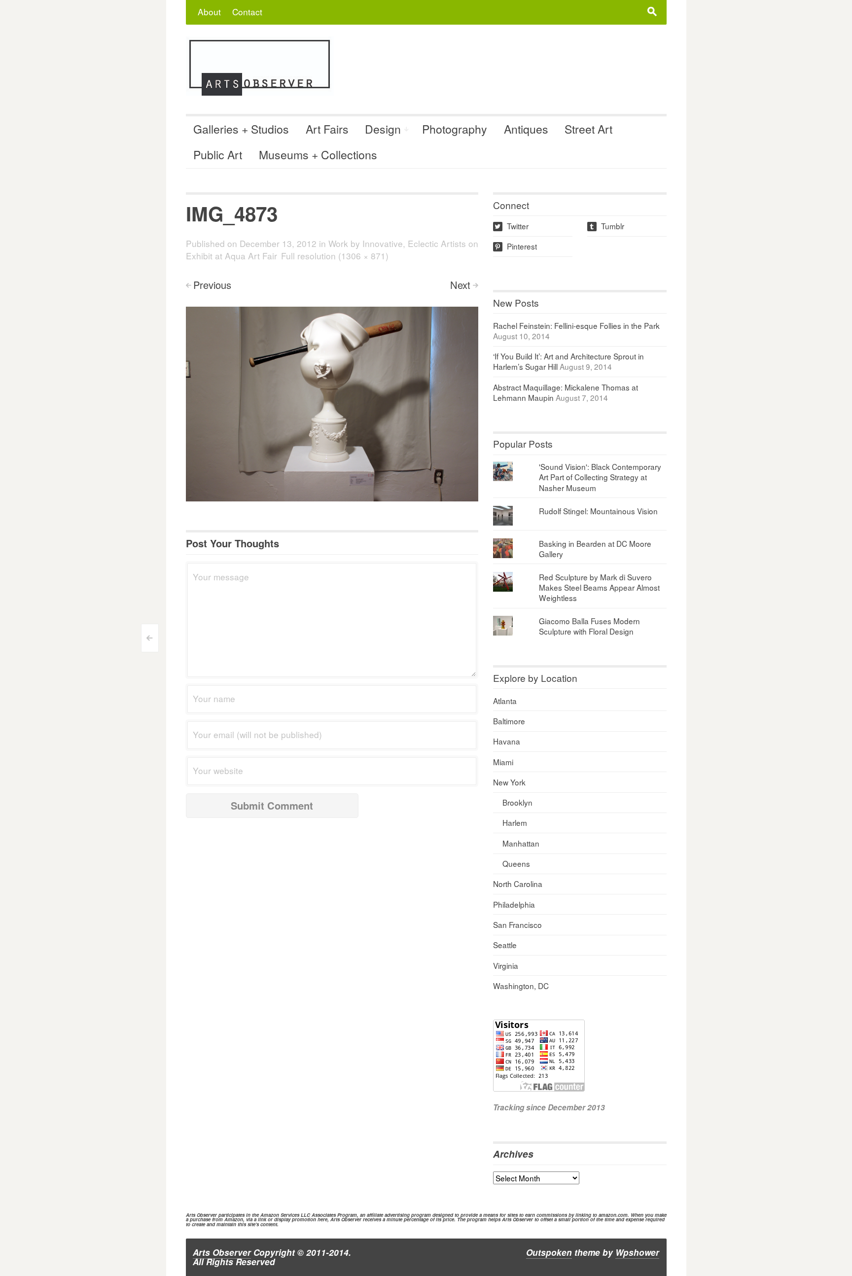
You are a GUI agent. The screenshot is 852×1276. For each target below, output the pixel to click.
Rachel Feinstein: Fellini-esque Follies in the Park (576, 325)
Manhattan (520, 843)
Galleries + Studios (241, 129)
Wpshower (637, 1252)
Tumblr (606, 225)
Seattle (505, 944)
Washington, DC (521, 985)
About (209, 11)
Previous (212, 285)
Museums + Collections (318, 154)
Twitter (512, 225)
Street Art (588, 129)
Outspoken (549, 1252)
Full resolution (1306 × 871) (335, 255)
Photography (454, 129)
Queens (516, 863)
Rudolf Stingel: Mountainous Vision (598, 510)
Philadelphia (514, 904)
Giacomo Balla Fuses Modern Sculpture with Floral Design (589, 626)
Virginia (505, 965)
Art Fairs (327, 129)
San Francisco (517, 924)
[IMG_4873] (332, 402)
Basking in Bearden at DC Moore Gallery (595, 548)
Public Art (217, 154)
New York (509, 782)
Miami (503, 761)
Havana (506, 741)
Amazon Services (279, 1214)
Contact (247, 11)
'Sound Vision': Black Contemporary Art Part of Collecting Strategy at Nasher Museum (600, 477)
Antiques (526, 129)
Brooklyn (517, 802)
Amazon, (234, 1219)
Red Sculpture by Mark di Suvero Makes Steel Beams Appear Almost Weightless (599, 587)
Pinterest (516, 246)
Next (460, 285)
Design (383, 129)
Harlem (514, 822)
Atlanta (505, 700)
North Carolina (517, 883)
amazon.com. (614, 1214)
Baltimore (509, 720)
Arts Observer (222, 1252)
